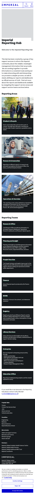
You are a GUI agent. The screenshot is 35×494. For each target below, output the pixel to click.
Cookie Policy (8, 477)
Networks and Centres (8, 434)
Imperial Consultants (7, 451)
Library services (6, 411)
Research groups (6, 436)
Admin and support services (9, 433)
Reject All (17, 486)
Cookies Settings (17, 481)
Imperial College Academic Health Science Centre (15, 445)
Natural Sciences (6, 424)
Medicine (4, 422)
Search (26, 6)
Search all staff (6, 438)
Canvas (4, 405)
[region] (17, 479)
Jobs (3, 409)
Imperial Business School (8, 425)
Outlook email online (7, 413)
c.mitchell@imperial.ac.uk (10, 394)
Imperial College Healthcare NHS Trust (12, 449)
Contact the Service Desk (9, 407)
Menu (31, 6)
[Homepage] (12, 5)
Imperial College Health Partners (10, 447)
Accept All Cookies (17, 490)
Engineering (5, 420)
